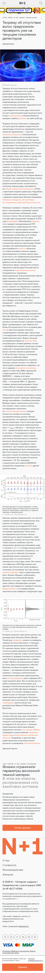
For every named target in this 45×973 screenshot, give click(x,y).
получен (28, 466)
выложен (22, 118)
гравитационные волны (25, 270)
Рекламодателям (13, 870)
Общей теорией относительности (20, 189)
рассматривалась (15, 678)
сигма (5, 330)
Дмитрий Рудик (8, 794)
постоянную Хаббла (30, 730)
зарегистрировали (11, 572)
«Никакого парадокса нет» (14, 200)
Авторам (8, 874)
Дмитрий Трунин (8, 44)
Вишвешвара (12, 221)
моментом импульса (12, 134)
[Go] (4, 3)
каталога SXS (30, 341)
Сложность (9, 865)
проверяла (17, 640)
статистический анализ (15, 411)
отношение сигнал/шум (26, 368)
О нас (6, 860)
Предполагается (10, 589)
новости (22, 248)
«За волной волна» (32, 743)
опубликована (15, 116)
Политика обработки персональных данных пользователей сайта (19, 952)
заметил (35, 221)
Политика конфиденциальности (35, 959)
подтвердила (8, 703)
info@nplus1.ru (23, 926)
